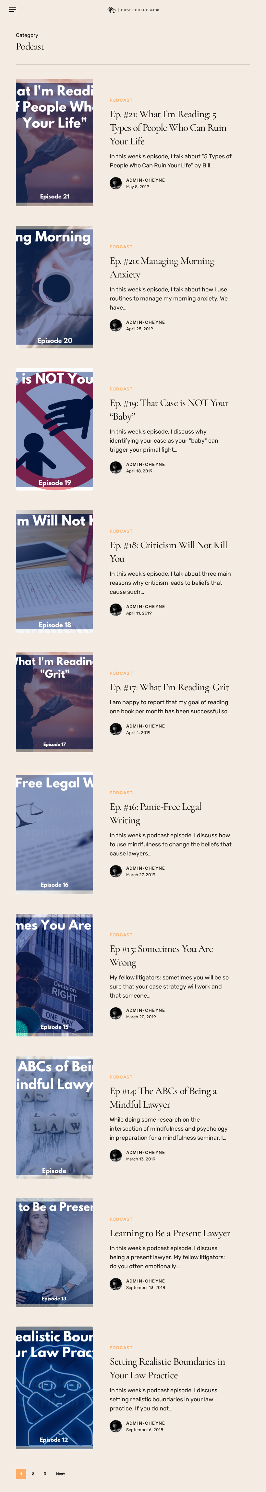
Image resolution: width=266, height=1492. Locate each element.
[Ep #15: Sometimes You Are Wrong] (54, 975)
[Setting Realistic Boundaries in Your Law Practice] (54, 1388)
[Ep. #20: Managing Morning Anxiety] (54, 287)
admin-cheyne (145, 180)
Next (60, 1474)
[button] (12, 9)
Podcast (121, 100)
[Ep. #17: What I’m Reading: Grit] (54, 702)
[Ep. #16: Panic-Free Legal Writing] (54, 833)
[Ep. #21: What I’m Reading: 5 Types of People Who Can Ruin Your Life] (54, 142)
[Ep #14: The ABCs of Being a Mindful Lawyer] (54, 1117)
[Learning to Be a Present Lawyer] (54, 1252)
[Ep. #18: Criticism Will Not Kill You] (54, 571)
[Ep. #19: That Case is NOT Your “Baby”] (54, 429)
